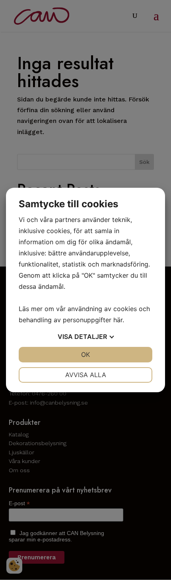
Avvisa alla (85, 375)
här (117, 320)
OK (85, 354)
